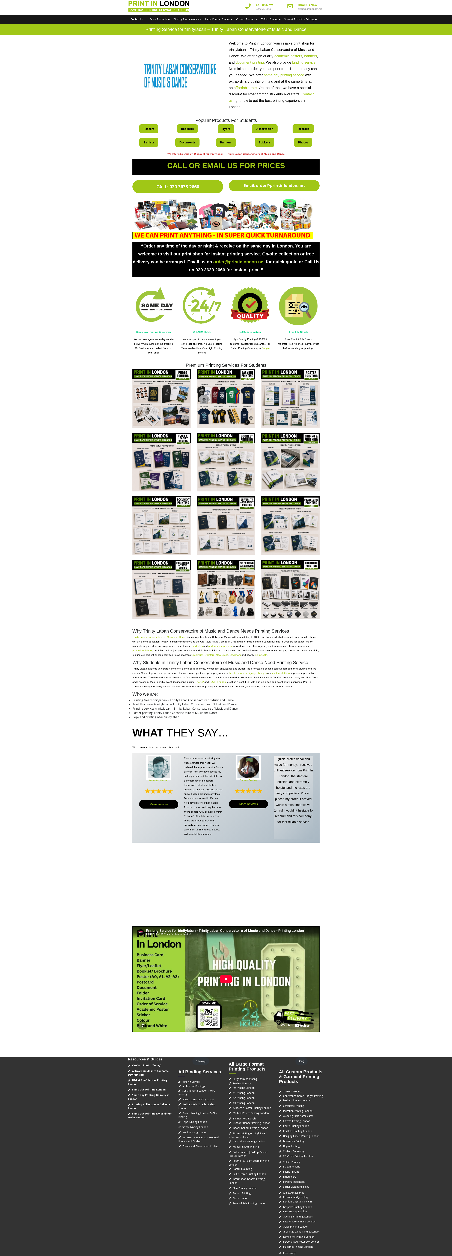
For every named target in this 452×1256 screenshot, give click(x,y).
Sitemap (201, 1061)
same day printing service (284, 75)
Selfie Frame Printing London (249, 1174)
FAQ (301, 1061)
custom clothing (281, 673)
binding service (304, 62)
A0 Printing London (244, 1087)
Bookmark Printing (293, 1141)
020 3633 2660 (263, 9)
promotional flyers (142, 650)
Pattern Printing (242, 1193)
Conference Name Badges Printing (303, 1096)
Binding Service (191, 1081)
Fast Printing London (295, 1211)
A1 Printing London (244, 1093)
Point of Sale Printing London (249, 1203)
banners (310, 56)
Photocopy (289, 1253)
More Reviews (159, 804)
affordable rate (245, 88)
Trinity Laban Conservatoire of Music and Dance (159, 637)
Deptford (210, 654)
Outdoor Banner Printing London (251, 1123)
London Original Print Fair (297, 1201)
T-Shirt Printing (269, 19)
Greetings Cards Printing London (301, 1231)
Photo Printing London (296, 1126)
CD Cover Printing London (298, 1156)
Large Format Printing (217, 19)
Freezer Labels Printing (246, 1146)
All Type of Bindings (193, 1086)
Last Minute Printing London (299, 1221)
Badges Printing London (297, 1100)
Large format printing (245, 1079)
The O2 (199, 681)
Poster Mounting (242, 1169)
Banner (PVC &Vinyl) (244, 1118)
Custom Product (245, 19)
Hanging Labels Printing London (301, 1136)
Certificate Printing (293, 1105)
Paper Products (158, 19)
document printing (250, 62)
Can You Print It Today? (147, 1065)
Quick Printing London (295, 1226)
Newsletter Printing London (298, 1236)
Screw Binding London (195, 1127)
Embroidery (289, 1176)
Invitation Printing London (298, 1111)
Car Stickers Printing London (249, 1141)
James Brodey (248, 780)
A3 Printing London (244, 1103)
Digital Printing (291, 1146)
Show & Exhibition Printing (299, 19)
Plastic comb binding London (198, 1099)
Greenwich (197, 654)
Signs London (240, 1198)
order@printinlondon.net (310, 9)
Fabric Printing (291, 1171)
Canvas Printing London (296, 1121)
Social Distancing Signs (296, 1186)
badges (262, 673)
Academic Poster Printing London (252, 1108)
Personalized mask (294, 1181)
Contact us (137, 19)
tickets (232, 673)
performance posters (220, 646)
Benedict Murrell (158, 780)
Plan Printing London (245, 1188)
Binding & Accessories (186, 19)
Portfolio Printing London (297, 1131)
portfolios (197, 646)
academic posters (288, 56)
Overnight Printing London (298, 1216)
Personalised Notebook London (301, 1241)
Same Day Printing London (149, 1089)
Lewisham (235, 654)
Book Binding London (194, 1132)
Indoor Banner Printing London (250, 1128)
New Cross (222, 654)
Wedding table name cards (298, 1116)
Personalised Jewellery (295, 1197)
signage (252, 673)
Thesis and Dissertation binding (200, 1146)
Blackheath (261, 654)
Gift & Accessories (293, 1192)
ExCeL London (217, 681)
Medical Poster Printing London (251, 1113)
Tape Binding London (194, 1122)
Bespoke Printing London (297, 1207)
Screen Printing (291, 1166)
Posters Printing (242, 1083)
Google (265, 348)
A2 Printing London (244, 1097)
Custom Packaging (293, 1151)
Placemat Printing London (298, 1246)
